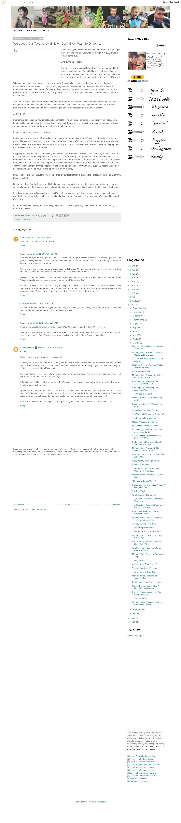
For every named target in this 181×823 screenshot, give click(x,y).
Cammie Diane (27, 348)
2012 (132, 297)
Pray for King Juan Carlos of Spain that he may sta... (147, 593)
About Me (17, 30)
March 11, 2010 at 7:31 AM (45, 254)
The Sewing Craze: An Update (145, 568)
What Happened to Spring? (144, 495)
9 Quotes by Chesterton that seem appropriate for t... (147, 430)
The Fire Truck (138, 491)
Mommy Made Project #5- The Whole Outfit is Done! (146, 449)
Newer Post (19, 505)
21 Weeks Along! (139, 598)
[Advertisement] (67, 479)
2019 (132, 270)
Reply (22, 245)
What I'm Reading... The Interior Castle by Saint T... (146, 549)
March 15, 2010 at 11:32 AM (45, 323)
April (135, 339)
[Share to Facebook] (65, 215)
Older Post (115, 505)
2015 (132, 285)
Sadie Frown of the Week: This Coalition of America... (146, 469)
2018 (132, 274)
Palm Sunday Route (141, 371)
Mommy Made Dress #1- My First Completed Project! (147, 603)
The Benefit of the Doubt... (144, 418)
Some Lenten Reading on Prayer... (147, 582)
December (138, 308)
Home (67, 505)
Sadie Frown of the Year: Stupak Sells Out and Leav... (146, 443)
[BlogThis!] (59, 215)
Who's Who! (31, 30)
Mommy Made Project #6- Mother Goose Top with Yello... (147, 376)
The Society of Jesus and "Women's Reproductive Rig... (148, 506)
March (136, 343)
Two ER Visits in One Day (143, 572)
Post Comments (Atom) (36, 509)
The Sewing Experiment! (143, 527)
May (135, 335)
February (137, 609)
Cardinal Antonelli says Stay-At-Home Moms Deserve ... (146, 587)
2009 (132, 618)
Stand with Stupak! (140, 464)
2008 (132, 622)
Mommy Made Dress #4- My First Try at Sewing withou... (147, 518)
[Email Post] (52, 216)
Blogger (102, 802)
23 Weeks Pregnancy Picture (145, 410)
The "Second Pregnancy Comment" (148, 414)
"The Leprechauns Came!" (144, 481)
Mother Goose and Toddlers (144, 422)
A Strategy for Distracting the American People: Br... (145, 382)
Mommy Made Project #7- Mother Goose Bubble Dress (147, 353)
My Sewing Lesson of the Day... (146, 426)
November (138, 312)
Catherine (24, 303)
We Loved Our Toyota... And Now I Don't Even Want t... (147, 543)
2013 (132, 293)
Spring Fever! (138, 560)
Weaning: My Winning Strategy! (146, 461)
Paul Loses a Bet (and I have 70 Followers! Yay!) (146, 512)
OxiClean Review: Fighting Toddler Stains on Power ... (147, 366)
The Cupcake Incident (142, 394)
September (138, 320)
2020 (132, 266)
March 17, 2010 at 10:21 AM (50, 348)
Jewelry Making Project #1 (144, 524)
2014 (132, 289)
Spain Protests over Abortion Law (147, 531)
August (136, 323)
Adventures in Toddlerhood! (144, 564)
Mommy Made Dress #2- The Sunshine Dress (145, 577)
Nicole (23, 237)
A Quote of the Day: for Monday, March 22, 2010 (146, 437)
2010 (132, 305)
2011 (132, 301)
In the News (26, 219)
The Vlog (45, 30)
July (135, 327)
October (137, 316)
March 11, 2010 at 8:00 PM (42, 303)
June (135, 331)
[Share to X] (62, 215)
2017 (132, 278)
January (137, 613)
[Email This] (57, 215)
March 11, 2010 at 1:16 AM (39, 237)
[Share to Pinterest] (67, 215)
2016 (132, 281)
